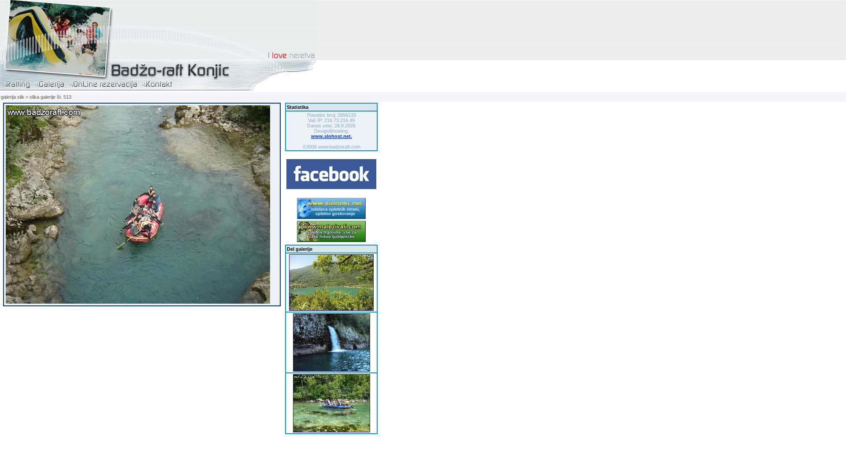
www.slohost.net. (331, 136)
